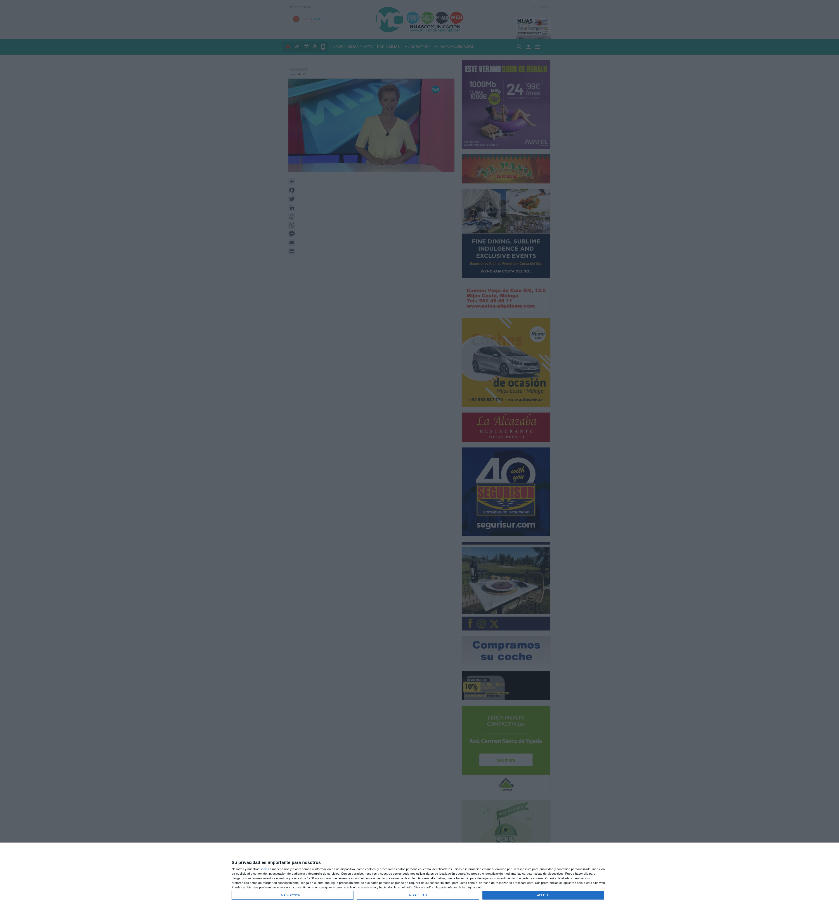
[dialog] (419, 874)
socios (264, 868)
